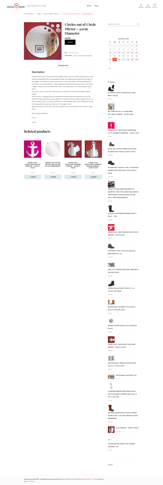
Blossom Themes (91, 479)
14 (128, 53)
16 (137, 53)
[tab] (63, 66)
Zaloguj (148, 7)
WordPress (31, 481)
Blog (96, 6)
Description (63, 65)
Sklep (89, 6)
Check (70, 42)
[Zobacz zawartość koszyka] (154, 5)
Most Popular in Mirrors (83, 55)
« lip (109, 68)
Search (137, 24)
